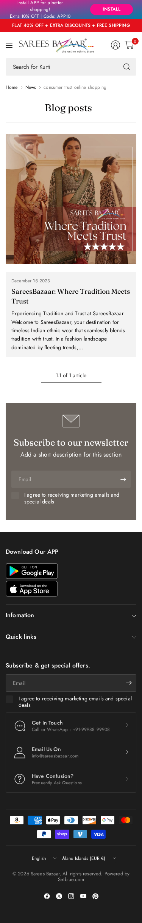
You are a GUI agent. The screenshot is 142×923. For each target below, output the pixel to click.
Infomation (20, 615)
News (30, 87)
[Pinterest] (95, 896)
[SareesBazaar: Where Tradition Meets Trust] (71, 199)
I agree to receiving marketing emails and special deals (72, 498)
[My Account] (115, 45)
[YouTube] (83, 896)
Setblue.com (71, 879)
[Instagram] (71, 896)
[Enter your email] (123, 479)
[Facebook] (47, 896)
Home (12, 87)
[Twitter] (59, 896)
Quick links (21, 636)
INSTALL (111, 9)
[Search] (126, 67)
